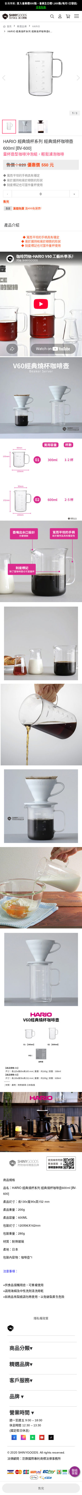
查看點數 (41, 7)
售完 (41, 1488)
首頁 (9, 26)
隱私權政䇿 (41, 1318)
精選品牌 (22, 26)
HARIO (36, 26)
